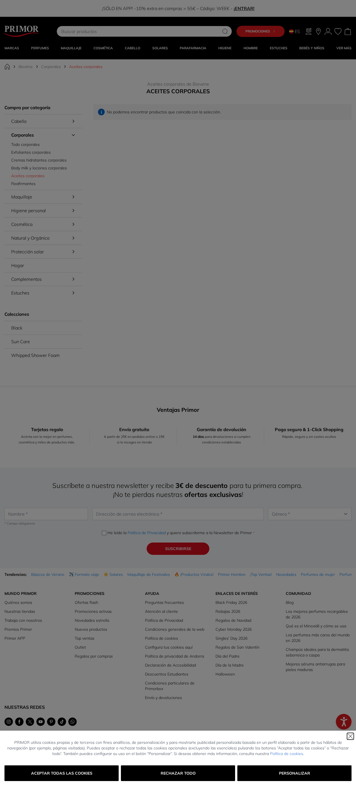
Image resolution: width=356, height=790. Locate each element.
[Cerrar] (350, 736)
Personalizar (294, 773)
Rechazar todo (178, 773)
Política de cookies (286, 753)
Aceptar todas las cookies (61, 773)
